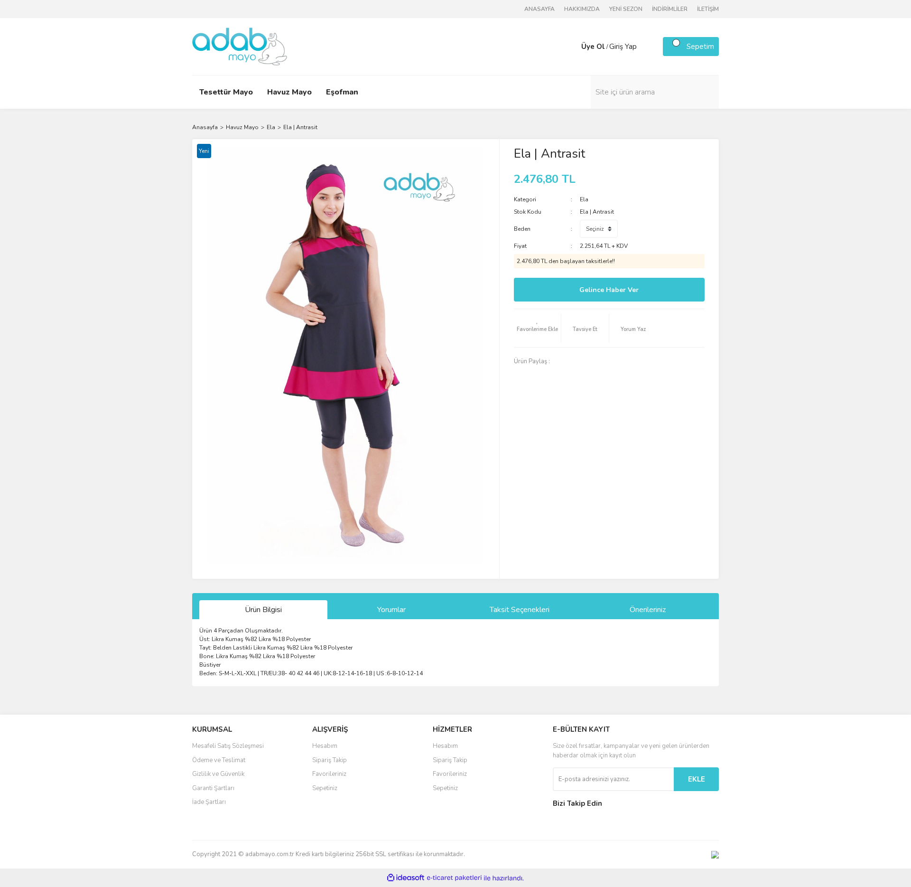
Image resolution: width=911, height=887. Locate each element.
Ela (584, 199)
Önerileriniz (648, 609)
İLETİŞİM (708, 9)
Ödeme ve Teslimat (218, 760)
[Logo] (239, 46)
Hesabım (324, 746)
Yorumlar (391, 609)
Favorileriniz (329, 774)
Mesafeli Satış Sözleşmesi (228, 746)
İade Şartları (209, 802)
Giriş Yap (623, 46)
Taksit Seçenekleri (519, 609)
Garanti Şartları (213, 788)
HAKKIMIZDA (582, 9)
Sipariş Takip (329, 760)
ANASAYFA (539, 9)
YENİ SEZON (625, 9)
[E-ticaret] (454, 878)
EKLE (696, 779)
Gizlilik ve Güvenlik (218, 774)
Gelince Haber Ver (609, 289)
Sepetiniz (324, 788)
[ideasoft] (406, 878)
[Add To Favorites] (537, 328)
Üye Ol (593, 46)
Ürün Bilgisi (263, 609)
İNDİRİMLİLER (670, 9)
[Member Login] (572, 46)
